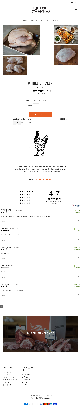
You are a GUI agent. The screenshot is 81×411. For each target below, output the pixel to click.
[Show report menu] (78, 221)
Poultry (40, 20)
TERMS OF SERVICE (10, 380)
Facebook (26, 374)
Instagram (27, 379)
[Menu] (4, 10)
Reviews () (41, 93)
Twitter (26, 377)
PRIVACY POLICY (9, 377)
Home (25, 20)
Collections (33, 20)
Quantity (29, 105)
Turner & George (46, 395)
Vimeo (25, 382)
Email (25, 385)
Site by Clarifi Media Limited (40, 398)
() (73, 2)
